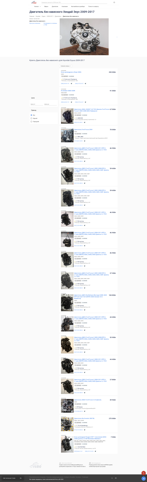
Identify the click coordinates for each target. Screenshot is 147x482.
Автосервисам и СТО (68, 466)
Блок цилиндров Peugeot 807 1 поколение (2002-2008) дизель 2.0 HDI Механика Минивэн (90, 437)
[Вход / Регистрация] (114, 2)
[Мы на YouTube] (116, 478)
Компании (65, 6)
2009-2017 (50, 16)
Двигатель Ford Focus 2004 (83, 129)
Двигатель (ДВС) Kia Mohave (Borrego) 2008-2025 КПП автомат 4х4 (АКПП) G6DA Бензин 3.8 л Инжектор (90, 296)
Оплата (81, 466)
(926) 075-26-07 (79, 83)
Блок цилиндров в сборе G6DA (71, 72)
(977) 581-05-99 (78, 141)
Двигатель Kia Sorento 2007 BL (84, 418)
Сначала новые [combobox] (65, 66)
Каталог (36, 6)
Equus (43, 16)
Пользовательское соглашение (37, 477)
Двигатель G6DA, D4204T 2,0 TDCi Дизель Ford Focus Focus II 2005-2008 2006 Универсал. (91, 110)
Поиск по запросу (93, 6)
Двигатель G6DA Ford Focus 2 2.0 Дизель (87, 400)
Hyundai (38, 16)
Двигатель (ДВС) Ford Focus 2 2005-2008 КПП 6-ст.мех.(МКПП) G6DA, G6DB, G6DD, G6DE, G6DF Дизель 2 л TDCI (91, 170)
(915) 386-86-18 (78, 411)
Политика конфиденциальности (55, 477)
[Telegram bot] (143, 478)
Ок (20, 478)
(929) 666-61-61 (78, 451)
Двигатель (58, 16)
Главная (31, 16)
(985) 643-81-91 (65, 83)
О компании (85, 477)
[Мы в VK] (112, 478)
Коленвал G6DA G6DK (68, 90)
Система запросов (100, 464)
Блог (84, 466)
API (106, 464)
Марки (46, 6)
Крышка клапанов (34, 23)
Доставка (76, 466)
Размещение (92, 464)
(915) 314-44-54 (78, 430)
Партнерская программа (99, 466)
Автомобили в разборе (78, 6)
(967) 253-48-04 (78, 161)
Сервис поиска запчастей (65, 464)
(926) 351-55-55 (89, 451)
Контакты (78, 477)
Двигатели (55, 6)
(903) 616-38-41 (78, 122)
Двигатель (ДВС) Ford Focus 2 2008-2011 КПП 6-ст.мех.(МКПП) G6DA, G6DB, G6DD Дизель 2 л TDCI (90, 149)
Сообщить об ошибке (69, 477)
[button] (143, 473)
